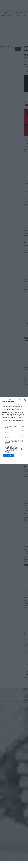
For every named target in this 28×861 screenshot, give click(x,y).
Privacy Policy (22, 461)
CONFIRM (8, 455)
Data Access (14, 461)
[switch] (22, 430)
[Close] (25, 400)
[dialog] (14, 430)
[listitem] (14, 427)
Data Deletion (5, 461)
